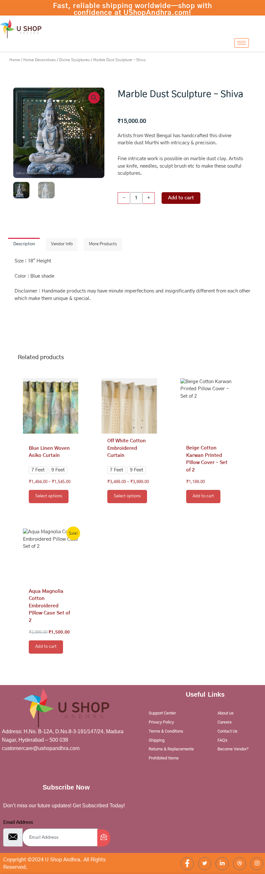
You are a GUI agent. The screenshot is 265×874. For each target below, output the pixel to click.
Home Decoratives (39, 60)
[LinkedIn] (222, 863)
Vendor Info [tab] (62, 244)
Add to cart (181, 197)
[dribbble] (239, 863)
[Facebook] (187, 863)
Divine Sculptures (74, 60)
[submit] (103, 837)
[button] (94, 98)
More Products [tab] (103, 244)
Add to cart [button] (203, 496)
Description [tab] (24, 244)
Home (14, 60)
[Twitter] (204, 863)
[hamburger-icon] (241, 43)
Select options (48, 496)
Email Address (18, 822)
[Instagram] (256, 863)
